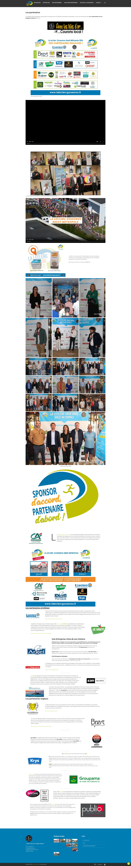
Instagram (99, 864)
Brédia (61, 791)
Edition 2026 (37, 2)
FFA (84, 843)
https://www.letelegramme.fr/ (52, 669)
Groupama (31, 774)
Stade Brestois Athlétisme (89, 845)
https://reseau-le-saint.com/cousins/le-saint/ (41, 633)
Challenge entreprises (71, 2)
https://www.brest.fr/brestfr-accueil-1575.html (41, 726)
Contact (98, 2)
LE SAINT (63, 624)
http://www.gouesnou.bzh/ (51, 711)
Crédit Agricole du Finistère (64, 534)
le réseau (59, 624)
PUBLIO (53, 804)
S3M (31, 675)
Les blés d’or (86, 840)
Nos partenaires (57, 2)
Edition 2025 (46, 2)
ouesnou (60, 619)
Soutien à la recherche (86, 2)
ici (39, 18)
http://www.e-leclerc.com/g (51, 619)
